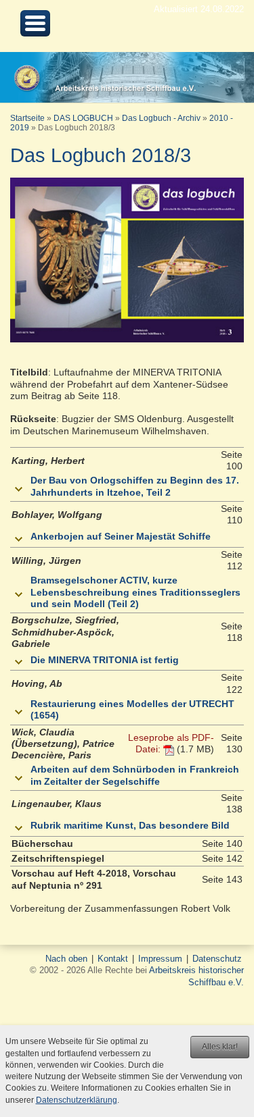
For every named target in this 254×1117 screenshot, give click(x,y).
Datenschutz (217, 959)
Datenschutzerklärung (76, 1100)
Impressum (160, 959)
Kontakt (113, 959)
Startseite (27, 118)
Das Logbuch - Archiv (161, 118)
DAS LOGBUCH (83, 118)
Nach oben (66, 959)
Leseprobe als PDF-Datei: (171, 743)
